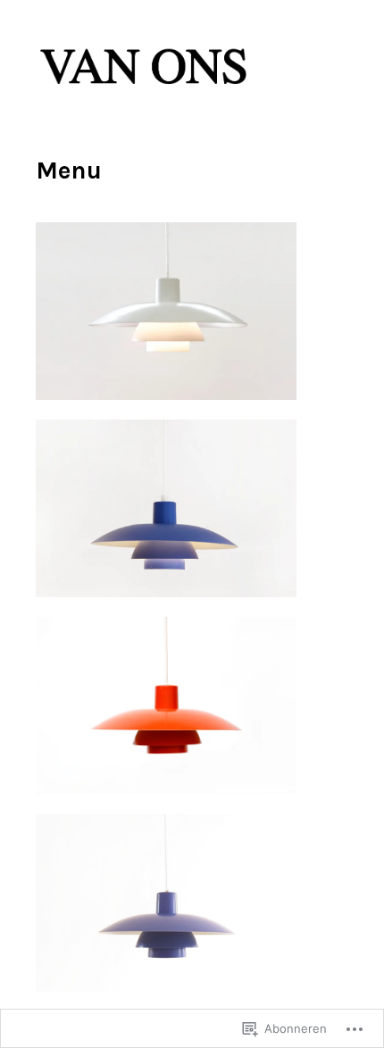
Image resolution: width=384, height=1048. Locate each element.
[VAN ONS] (145, 95)
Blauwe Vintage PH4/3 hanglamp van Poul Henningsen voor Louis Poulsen (186, 970)
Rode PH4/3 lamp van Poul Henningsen (236, 780)
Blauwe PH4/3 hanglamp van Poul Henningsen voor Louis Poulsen (196, 575)
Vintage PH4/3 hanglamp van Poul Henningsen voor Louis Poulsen (198, 378)
